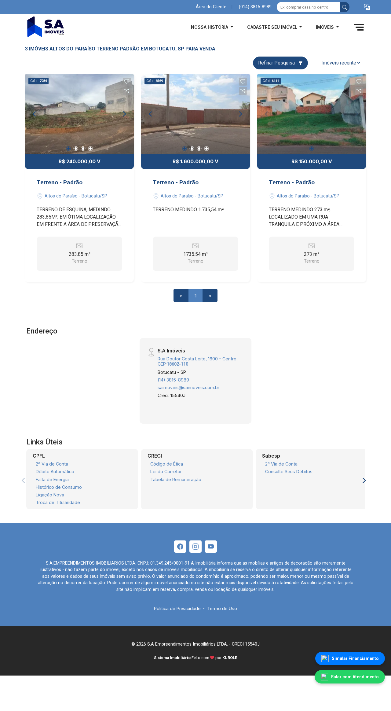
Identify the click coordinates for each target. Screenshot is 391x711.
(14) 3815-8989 (173, 379)
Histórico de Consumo (59, 487)
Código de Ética (166, 463)
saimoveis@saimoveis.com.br (188, 387)
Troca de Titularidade (58, 502)
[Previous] (35, 114)
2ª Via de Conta (52, 463)
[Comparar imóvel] (127, 91)
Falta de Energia (52, 479)
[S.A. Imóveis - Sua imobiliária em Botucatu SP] (55, 27)
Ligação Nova (50, 494)
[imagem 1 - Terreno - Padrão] (79, 114)
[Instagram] (195, 546)
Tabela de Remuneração (175, 479)
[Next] (124, 114)
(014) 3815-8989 (255, 6)
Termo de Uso (222, 608)
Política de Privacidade (177, 608)
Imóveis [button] (325, 27)
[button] (367, 7)
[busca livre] (344, 7)
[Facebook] (180, 546)
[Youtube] (211, 546)
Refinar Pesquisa (277, 63)
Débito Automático (55, 471)
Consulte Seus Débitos (288, 471)
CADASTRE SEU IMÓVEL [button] (272, 27)
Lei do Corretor (166, 471)
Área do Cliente (211, 6)
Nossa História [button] (210, 27)
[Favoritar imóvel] (127, 82)
